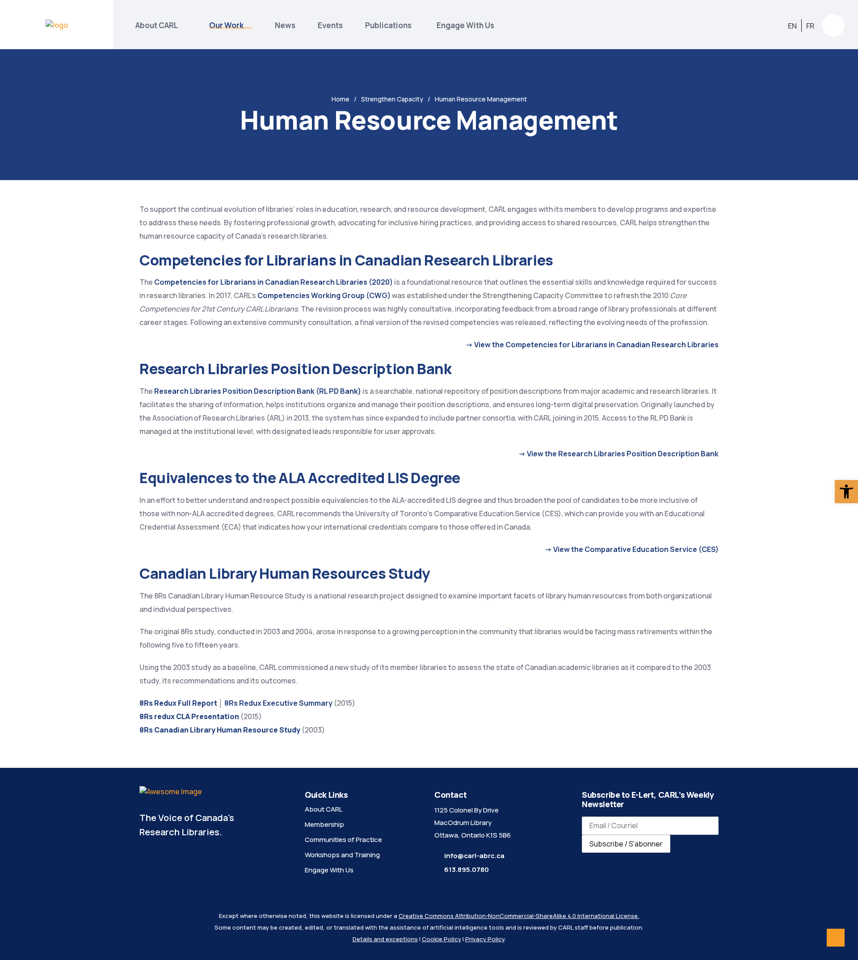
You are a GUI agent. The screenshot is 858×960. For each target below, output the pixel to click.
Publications (389, 25)
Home (340, 99)
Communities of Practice (343, 839)
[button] (846, 491)
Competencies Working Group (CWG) (324, 295)
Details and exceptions (385, 939)
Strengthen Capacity (392, 99)
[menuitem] (792, 25)
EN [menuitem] (792, 25)
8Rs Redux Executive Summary (278, 703)
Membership (324, 824)
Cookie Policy (441, 939)
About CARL (156, 25)
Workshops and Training (342, 854)
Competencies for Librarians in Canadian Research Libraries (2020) (273, 282)
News (285, 25)
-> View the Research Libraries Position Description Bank (618, 454)
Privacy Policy (485, 939)
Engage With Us (465, 25)
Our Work (226, 25)
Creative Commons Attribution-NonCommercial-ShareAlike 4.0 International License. (519, 916)
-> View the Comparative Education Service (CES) (632, 549)
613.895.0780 (466, 869)
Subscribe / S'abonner (626, 844)
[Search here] (833, 25)
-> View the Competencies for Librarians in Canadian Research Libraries (592, 344)
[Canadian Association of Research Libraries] (57, 24)
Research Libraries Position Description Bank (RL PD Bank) (257, 391)
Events (330, 25)
